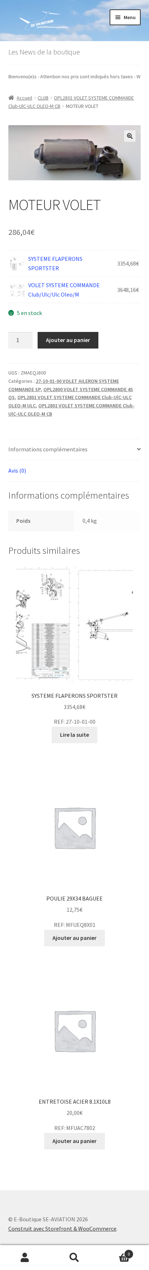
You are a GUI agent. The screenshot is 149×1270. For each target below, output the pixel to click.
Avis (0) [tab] (17, 470)
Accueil (24, 98)
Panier (114, 1251)
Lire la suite (74, 734)
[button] (130, 136)
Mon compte (25, 1257)
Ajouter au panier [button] (74, 937)
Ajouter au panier (68, 339)
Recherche (74, 1257)
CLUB (43, 98)
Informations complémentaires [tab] (48, 449)
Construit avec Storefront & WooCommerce (62, 1228)
